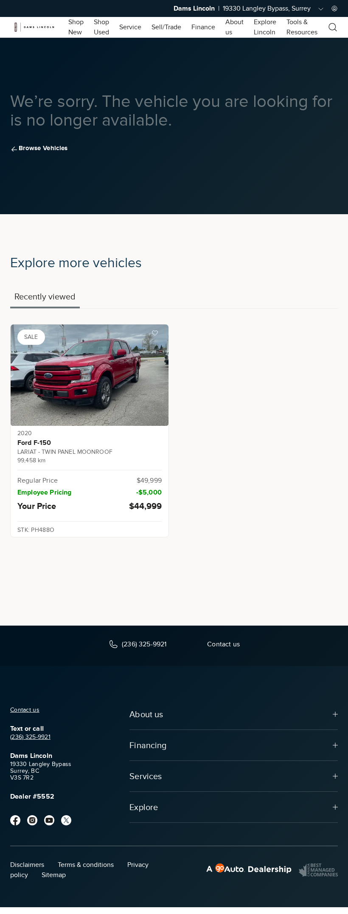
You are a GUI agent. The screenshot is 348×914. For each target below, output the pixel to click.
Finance (203, 27)
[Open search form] (333, 27)
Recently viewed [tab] (45, 296)
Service (130, 27)
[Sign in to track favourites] (157, 335)
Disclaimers (27, 865)
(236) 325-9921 (30, 737)
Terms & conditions (86, 865)
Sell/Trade (166, 27)
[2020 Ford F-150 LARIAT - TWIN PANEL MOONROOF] (89, 375)
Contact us (24, 710)
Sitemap (54, 875)
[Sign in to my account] (334, 8)
